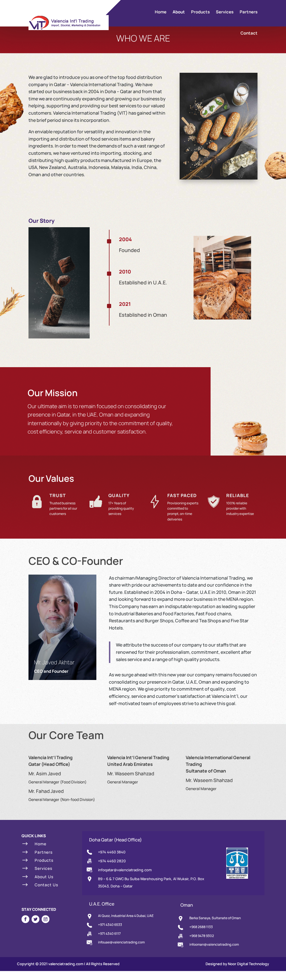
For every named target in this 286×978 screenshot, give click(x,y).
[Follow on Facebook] (25, 919)
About (179, 12)
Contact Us (46, 884)
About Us (44, 876)
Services (224, 12)
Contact (249, 33)
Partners (249, 12)
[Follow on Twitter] (35, 919)
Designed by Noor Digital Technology (237, 963)
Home (160, 12)
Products (200, 12)
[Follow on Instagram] (45, 919)
